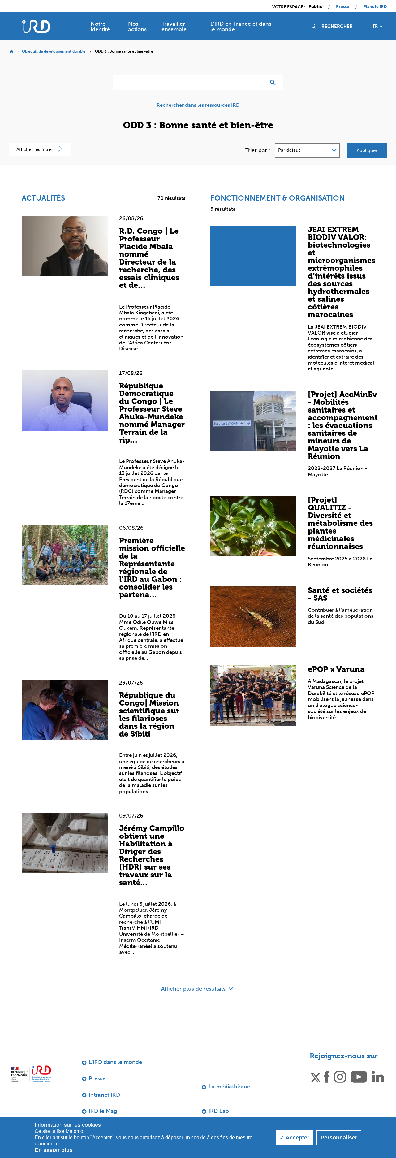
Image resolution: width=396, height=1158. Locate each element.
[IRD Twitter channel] (315, 1076)
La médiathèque (229, 1086)
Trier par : (257, 150)
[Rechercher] (274, 82)
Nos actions (137, 26)
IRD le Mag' (103, 1111)
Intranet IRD (104, 1095)
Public (315, 7)
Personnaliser (339, 1137)
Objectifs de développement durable (53, 51)
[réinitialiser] (258, 82)
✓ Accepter (294, 1137)
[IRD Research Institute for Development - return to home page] (31, 1073)
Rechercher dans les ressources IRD (198, 105)
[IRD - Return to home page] (36, 26)
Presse (342, 7)
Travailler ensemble (174, 26)
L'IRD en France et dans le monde (240, 26)
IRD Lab (219, 1111)
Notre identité (100, 26)
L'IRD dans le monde (115, 1062)
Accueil (11, 51)
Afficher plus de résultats (194, 988)
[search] (339, 26)
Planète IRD (375, 7)
